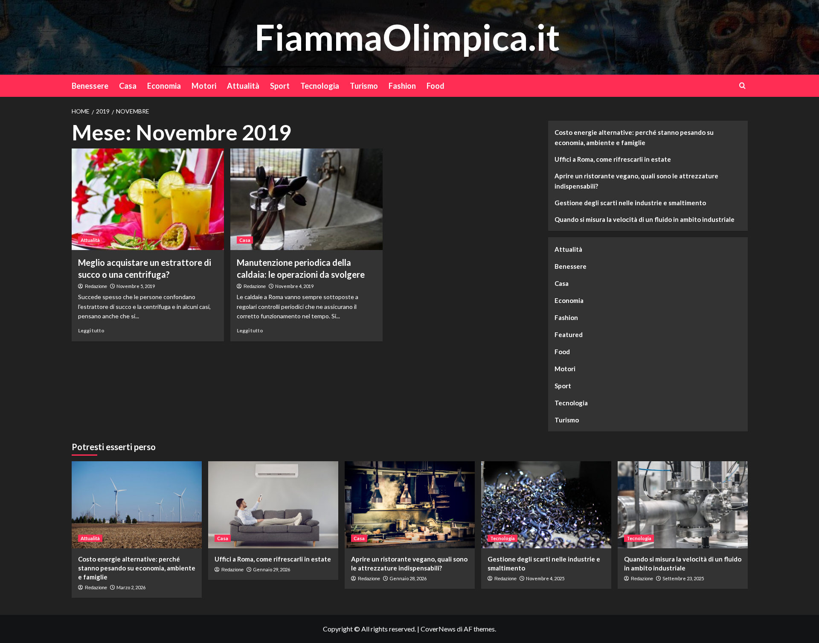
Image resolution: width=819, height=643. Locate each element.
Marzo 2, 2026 (130, 587)
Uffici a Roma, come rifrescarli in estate (613, 159)
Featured (569, 334)
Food (435, 85)
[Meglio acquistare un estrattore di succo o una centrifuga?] (148, 199)
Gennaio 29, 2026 (271, 569)
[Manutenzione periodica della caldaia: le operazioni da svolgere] (306, 199)
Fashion (402, 85)
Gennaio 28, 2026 (408, 578)
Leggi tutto (91, 330)
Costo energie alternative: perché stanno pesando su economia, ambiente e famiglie (634, 137)
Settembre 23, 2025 (683, 578)
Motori (204, 85)
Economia (164, 85)
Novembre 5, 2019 (135, 286)
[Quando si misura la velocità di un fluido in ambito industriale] (683, 504)
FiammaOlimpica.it (407, 36)
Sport (280, 85)
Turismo (364, 85)
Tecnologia (319, 85)
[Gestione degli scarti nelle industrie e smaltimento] (546, 504)
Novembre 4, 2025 (545, 578)
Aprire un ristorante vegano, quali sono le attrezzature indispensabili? (636, 181)
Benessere (90, 85)
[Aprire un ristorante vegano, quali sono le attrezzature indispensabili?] (410, 504)
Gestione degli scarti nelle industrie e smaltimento (630, 203)
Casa (127, 85)
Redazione (96, 286)
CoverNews (438, 629)
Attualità (243, 85)
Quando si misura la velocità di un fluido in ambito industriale (645, 219)
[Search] (742, 85)
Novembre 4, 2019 (294, 286)
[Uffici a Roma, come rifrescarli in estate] (273, 504)
